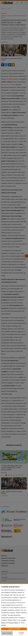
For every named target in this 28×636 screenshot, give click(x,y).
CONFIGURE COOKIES (21, 633)
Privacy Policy (13, 623)
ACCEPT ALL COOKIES (14, 629)
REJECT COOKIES (7, 633)
